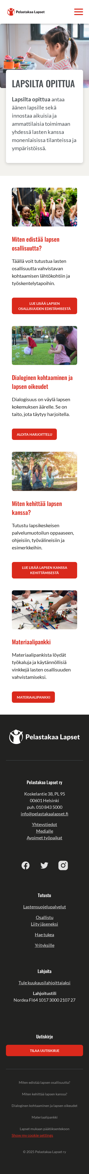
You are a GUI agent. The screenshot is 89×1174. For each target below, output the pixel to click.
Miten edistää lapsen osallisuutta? (44, 1082)
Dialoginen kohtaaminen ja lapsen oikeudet (44, 1105)
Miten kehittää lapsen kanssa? (44, 1094)
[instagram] (63, 865)
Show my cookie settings (32, 1135)
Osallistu (44, 917)
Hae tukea (44, 934)
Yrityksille (44, 945)
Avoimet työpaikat (44, 837)
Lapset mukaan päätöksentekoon (44, 1129)
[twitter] (44, 865)
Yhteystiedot (44, 824)
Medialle (44, 831)
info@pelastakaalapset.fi (44, 813)
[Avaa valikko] (78, 12)
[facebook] (26, 865)
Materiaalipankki (45, 1117)
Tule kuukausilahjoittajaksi (44, 982)
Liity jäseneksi (44, 924)
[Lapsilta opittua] (26, 11)
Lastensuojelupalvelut (44, 906)
